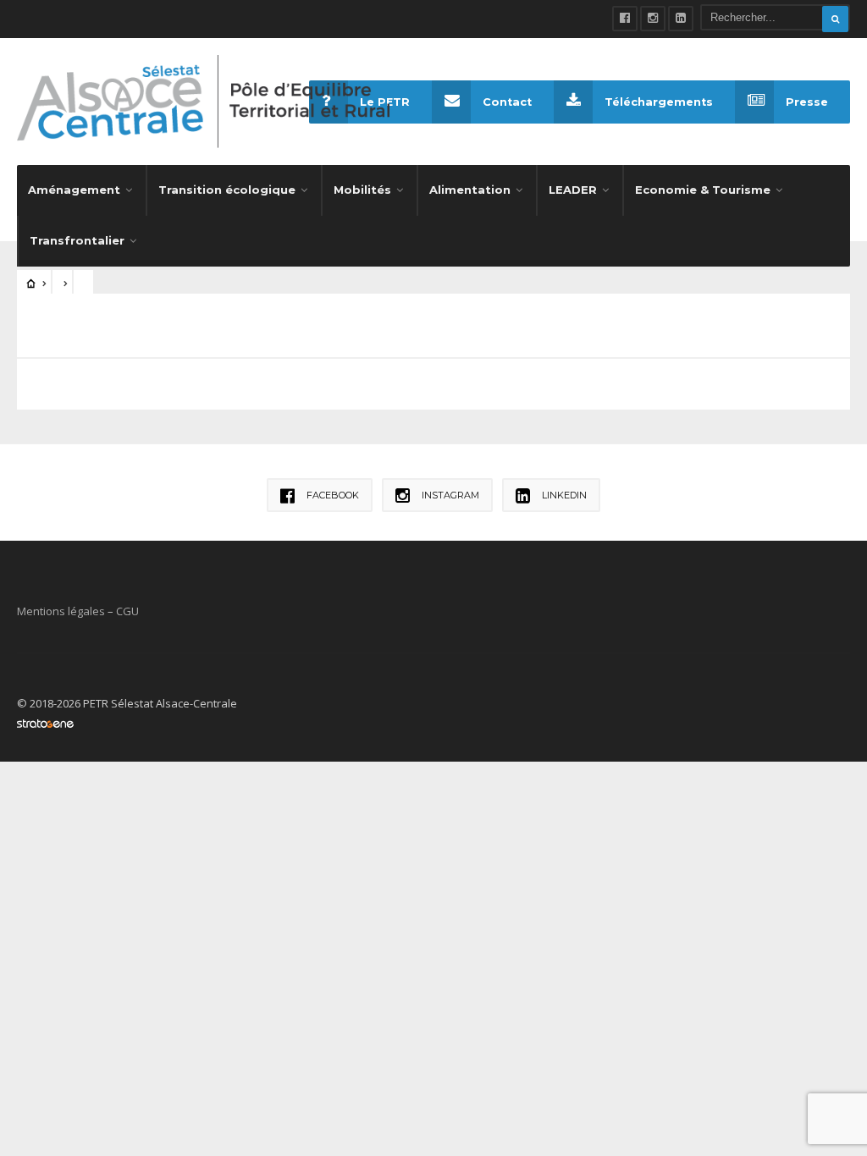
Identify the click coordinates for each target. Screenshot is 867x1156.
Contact (507, 102)
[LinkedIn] (680, 18)
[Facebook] (625, 18)
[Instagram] (652, 18)
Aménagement (74, 189)
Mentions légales (61, 611)
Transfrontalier (77, 240)
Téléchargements (659, 102)
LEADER (573, 189)
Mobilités (362, 189)
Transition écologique (226, 189)
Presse (807, 102)
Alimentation (470, 189)
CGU (127, 611)
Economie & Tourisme (702, 189)
